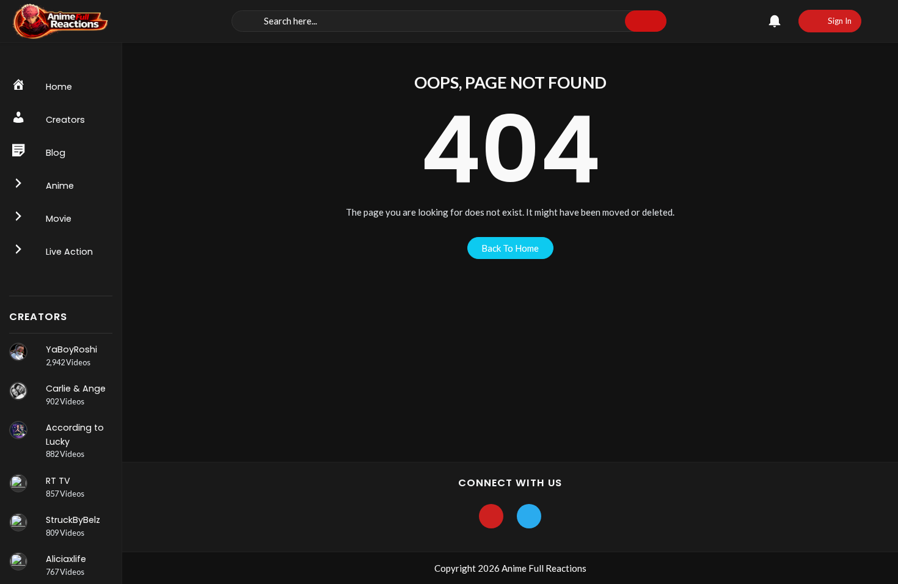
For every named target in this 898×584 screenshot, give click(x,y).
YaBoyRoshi (71, 349)
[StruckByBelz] (18, 522)
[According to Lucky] (18, 430)
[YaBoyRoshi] (18, 352)
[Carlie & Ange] (18, 391)
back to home (510, 248)
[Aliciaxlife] (18, 561)
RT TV (58, 481)
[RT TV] (18, 483)
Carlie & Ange (76, 388)
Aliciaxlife (66, 559)
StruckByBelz (73, 520)
